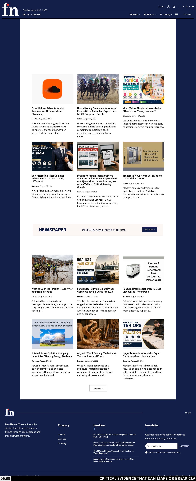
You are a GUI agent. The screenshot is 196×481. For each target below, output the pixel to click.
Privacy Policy (174, 452)
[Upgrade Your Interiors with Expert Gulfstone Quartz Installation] (143, 333)
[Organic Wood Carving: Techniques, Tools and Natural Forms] (98, 333)
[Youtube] (193, 6)
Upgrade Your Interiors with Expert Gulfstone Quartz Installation (142, 355)
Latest (79, 119)
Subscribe (184, 446)
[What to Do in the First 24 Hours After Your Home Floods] (52, 269)
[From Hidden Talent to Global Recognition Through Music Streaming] (52, 88)
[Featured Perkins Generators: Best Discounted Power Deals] (143, 269)
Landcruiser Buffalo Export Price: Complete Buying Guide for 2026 (95, 290)
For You (35, 119)
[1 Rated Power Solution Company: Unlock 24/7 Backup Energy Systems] (52, 333)
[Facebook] (183, 6)
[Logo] (10, 9)
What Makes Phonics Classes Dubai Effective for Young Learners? (142, 110)
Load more (97, 388)
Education (127, 116)
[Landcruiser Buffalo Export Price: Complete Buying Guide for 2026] (98, 269)
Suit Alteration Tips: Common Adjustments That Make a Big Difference (48, 178)
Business (35, 186)
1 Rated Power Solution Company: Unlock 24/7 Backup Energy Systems (52, 355)
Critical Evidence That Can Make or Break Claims (130, 478)
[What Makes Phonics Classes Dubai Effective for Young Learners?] (143, 88)
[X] (189, 6)
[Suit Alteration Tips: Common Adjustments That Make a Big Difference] (52, 156)
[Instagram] (186, 6)
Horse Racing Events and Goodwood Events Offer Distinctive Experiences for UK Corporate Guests (97, 111)
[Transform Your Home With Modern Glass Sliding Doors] (143, 156)
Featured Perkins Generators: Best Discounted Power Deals (142, 290)
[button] (174, 6)
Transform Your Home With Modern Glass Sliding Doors (142, 177)
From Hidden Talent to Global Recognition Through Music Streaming (48, 111)
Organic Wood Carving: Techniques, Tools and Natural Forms (97, 355)
